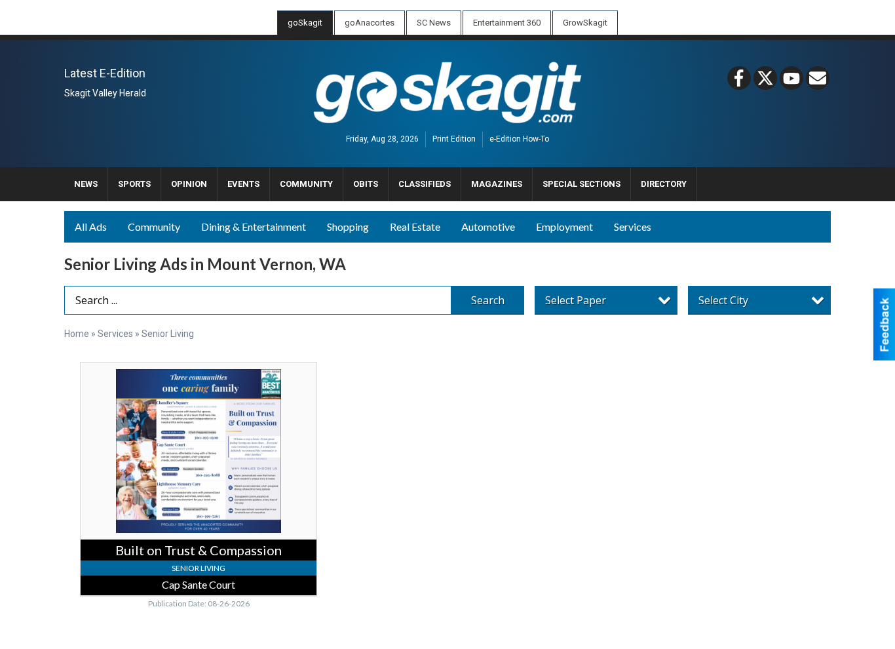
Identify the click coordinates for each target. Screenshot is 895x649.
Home (76, 333)
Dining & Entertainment (253, 226)
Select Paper (575, 300)
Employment (564, 226)
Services (632, 226)
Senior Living (168, 333)
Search (488, 300)
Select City (723, 300)
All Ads (91, 226)
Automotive (488, 226)
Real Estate (415, 226)
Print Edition (454, 139)
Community (154, 226)
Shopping (348, 226)
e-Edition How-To (519, 139)
